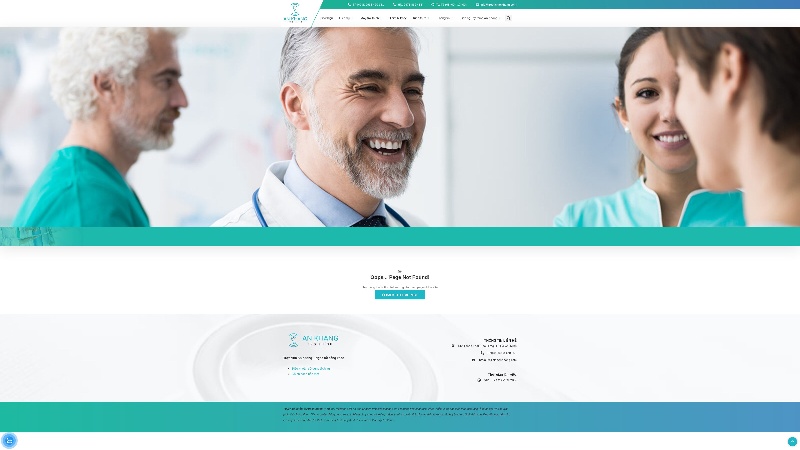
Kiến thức (419, 18)
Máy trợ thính (369, 18)
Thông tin (443, 18)
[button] (508, 18)
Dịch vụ (344, 18)
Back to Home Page (401, 295)
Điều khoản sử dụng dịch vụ (311, 368)
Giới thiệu (326, 18)
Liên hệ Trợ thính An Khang (478, 18)
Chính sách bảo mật (305, 374)
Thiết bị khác (398, 18)
